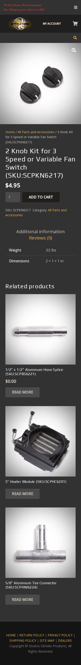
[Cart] (75, 24)
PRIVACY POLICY (60, 635)
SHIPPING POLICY (22, 640)
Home (10, 132)
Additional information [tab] (40, 231)
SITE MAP (47, 640)
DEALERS (65, 640)
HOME (11, 635)
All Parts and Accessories (36, 132)
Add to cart (41, 197)
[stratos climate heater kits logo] (20, 24)
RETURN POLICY (31, 635)
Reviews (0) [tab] (40, 238)
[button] (75, 7)
